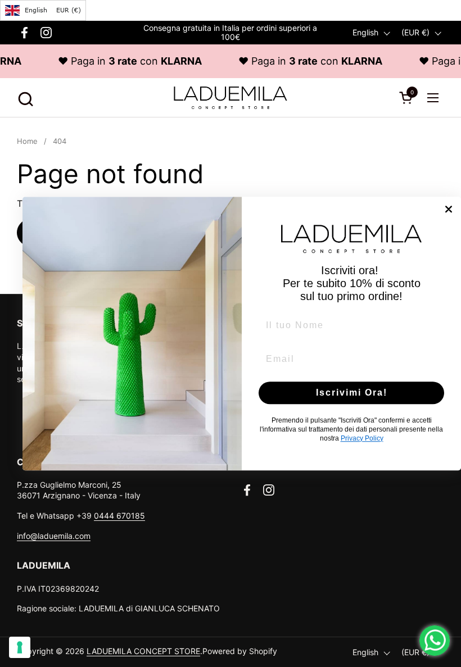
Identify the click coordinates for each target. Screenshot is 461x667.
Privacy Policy (362, 438)
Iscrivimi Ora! (351, 392)
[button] (24, 97)
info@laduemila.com (54, 536)
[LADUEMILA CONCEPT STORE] (230, 98)
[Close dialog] (448, 209)
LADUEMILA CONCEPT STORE (143, 651)
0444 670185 (119, 515)
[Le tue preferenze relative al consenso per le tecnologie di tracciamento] (19, 647)
